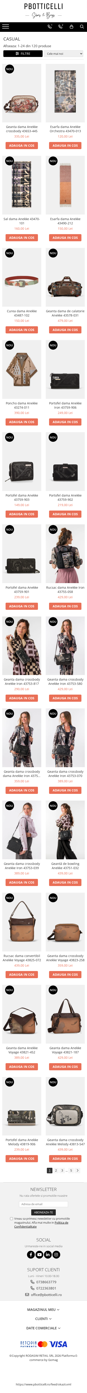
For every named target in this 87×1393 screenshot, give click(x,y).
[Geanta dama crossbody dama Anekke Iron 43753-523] (21, 737)
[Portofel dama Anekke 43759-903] (21, 461)
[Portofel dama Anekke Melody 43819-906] (21, 1106)
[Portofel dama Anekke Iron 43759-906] (65, 369)
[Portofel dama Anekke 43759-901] (21, 553)
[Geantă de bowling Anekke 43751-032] (65, 830)
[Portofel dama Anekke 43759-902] (65, 461)
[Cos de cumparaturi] (71, 26)
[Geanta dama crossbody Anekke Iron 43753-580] (65, 645)
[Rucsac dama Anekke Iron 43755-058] (65, 553)
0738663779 (45, 1282)
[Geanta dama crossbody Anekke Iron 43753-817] (21, 645)
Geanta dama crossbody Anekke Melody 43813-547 (65, 1142)
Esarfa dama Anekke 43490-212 (65, 221)
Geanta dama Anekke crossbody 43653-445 (22, 129)
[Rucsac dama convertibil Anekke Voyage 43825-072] (21, 922)
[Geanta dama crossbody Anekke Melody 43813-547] (65, 1106)
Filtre (24, 53)
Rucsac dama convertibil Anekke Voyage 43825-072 (22, 958)
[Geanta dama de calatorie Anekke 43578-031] (65, 277)
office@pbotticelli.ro (46, 1294)
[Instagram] (56, 1255)
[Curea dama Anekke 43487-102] (21, 277)
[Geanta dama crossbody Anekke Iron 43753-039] (21, 830)
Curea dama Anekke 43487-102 (22, 313)
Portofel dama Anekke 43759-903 (22, 497)
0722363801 (45, 1288)
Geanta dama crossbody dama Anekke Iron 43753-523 (22, 773)
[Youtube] (39, 1255)
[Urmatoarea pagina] (77, 1170)
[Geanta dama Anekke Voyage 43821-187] (65, 1014)
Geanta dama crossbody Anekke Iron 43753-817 (22, 681)
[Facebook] (31, 1255)
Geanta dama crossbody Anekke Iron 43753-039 (22, 866)
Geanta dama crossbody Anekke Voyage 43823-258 (65, 958)
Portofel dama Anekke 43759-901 (22, 589)
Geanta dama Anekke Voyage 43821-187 (65, 1050)
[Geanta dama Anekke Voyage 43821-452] (21, 1014)
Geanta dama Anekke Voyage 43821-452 (22, 1050)
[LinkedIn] (48, 1255)
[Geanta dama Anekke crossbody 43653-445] (21, 93)
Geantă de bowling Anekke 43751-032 (65, 866)
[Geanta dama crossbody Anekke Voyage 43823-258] (65, 922)
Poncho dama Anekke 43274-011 (22, 405)
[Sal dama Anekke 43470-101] (21, 185)
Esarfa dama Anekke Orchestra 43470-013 (65, 129)
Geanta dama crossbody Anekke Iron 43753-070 (65, 773)
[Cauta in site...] (82, 26)
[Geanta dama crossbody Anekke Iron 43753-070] (65, 737)
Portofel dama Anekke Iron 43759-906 (65, 405)
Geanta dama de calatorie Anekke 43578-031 (65, 313)
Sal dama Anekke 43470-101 (22, 221)
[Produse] (6, 27)
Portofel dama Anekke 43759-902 (65, 497)
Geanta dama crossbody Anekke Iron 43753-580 (65, 681)
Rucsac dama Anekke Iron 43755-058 (65, 589)
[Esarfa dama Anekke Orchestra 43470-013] (65, 93)
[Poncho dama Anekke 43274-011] (21, 369)
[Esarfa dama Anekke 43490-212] (65, 185)
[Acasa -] (43, 11)
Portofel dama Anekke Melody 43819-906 (22, 1142)
